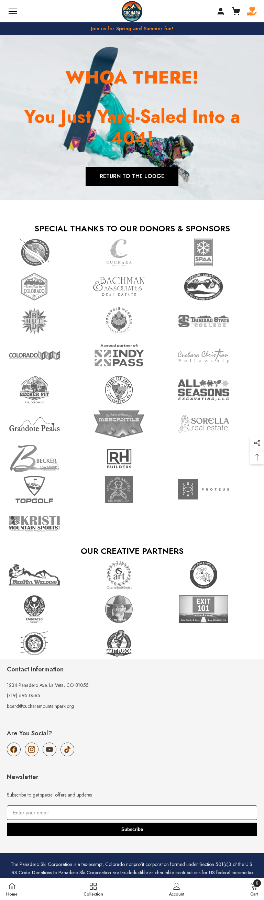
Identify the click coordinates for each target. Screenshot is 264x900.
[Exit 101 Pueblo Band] (216, 609)
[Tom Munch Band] (132, 609)
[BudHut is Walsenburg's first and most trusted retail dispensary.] (47, 321)
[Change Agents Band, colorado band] (47, 643)
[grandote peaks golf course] (47, 424)
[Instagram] (31, 749)
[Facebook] (14, 749)
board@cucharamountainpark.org (40, 706)
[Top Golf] (47, 489)
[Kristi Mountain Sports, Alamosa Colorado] (47, 524)
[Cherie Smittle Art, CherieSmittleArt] (132, 575)
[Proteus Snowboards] (216, 489)
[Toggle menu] (13, 11)
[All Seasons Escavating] (216, 390)
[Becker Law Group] (47, 458)
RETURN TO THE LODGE (132, 176)
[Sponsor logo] (216, 321)
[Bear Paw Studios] (216, 575)
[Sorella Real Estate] (216, 424)
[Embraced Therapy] (47, 609)
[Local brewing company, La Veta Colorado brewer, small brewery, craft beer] (132, 321)
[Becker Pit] (47, 390)
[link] (176, 889)
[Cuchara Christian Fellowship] (216, 355)
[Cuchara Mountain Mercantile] (132, 424)
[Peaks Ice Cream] (132, 390)
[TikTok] (67, 749)
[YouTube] (49, 749)
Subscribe (132, 829)
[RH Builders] (132, 458)
